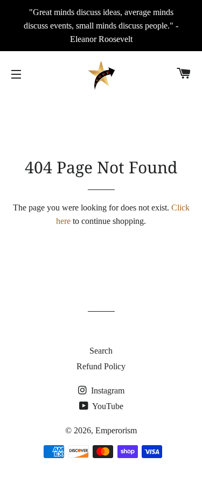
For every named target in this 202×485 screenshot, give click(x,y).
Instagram (106, 390)
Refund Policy (101, 366)
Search (101, 350)
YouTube (106, 406)
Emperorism (116, 430)
